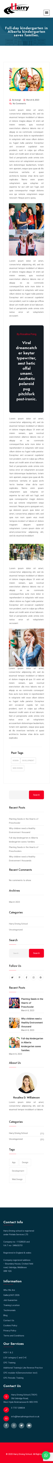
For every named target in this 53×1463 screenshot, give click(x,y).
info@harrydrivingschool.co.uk (25, 1416)
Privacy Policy (9, 1330)
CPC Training (9, 1362)
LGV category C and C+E (15, 1357)
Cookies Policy (10, 1325)
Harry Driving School (18, 924)
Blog (5, 1315)
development (28, 761)
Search (36, 795)
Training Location (11, 1305)
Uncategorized (16, 929)
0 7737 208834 (18, 1408)
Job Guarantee (10, 1300)
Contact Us (8, 1320)
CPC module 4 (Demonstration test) (20, 1373)
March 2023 (14, 902)
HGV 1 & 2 (8, 1352)
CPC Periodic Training (13, 1378)
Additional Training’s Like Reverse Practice (23, 1367)
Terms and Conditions (13, 1335)
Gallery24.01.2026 (11, 1295)
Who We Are (9, 1290)
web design (18, 768)
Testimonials (9, 1310)
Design (16, 761)
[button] (46, 1455)
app (14, 1162)
